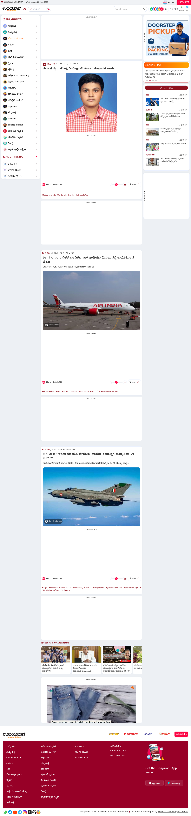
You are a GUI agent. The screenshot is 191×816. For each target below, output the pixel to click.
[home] (12, 9)
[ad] (167, 38)
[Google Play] (174, 783)
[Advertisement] (92, 38)
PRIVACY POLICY (118, 751)
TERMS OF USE (117, 756)
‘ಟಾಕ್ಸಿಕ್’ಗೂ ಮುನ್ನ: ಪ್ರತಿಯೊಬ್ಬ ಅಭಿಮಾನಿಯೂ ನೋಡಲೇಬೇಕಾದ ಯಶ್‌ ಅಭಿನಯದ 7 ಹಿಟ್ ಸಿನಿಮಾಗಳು (165, 74)
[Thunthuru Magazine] (165, 734)
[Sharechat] (38, 812)
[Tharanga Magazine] (114, 734)
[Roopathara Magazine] (131, 734)
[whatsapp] (5, 812)
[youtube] (15, 812)
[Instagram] (24, 812)
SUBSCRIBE (183, 2)
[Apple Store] (154, 783)
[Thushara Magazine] (148, 734)
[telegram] (19, 812)
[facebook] (10, 812)
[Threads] (34, 812)
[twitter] (29, 812)
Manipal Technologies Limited (173, 812)
